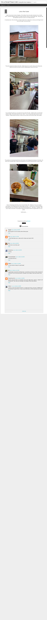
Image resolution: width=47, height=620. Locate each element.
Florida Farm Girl (11, 278)
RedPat (9, 263)
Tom (9, 236)
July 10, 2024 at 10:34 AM (16, 263)
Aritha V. (10, 286)
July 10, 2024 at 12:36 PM (19, 278)
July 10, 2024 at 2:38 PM (16, 286)
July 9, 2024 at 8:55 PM (14, 243)
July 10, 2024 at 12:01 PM (14, 270)
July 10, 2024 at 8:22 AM (20, 256)
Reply (9, 233)
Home (8, 5)
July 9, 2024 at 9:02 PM (17, 250)
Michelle (28, 221)
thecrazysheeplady (11, 256)
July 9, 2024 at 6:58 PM (16, 229)
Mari (9, 243)
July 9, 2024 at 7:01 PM (14, 236)
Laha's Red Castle (24, 11)
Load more (24, 311)
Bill (9, 270)
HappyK (9, 229)
